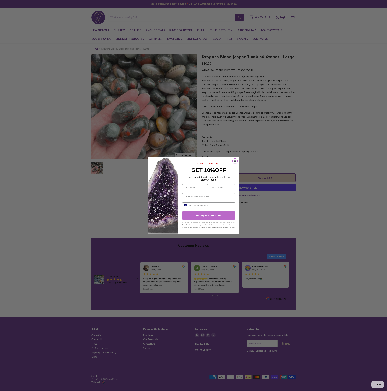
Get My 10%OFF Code (208, 215)
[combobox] (187, 205)
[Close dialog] (235, 161)
